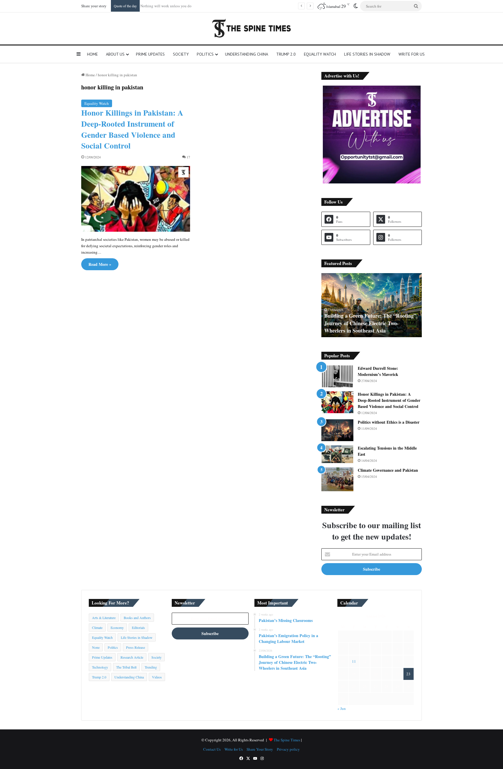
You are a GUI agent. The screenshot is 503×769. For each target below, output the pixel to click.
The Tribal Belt (126, 667)
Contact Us (212, 749)
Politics (205, 54)
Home (92, 54)
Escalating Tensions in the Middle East (387, 451)
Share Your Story (260, 749)
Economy (117, 627)
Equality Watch (320, 54)
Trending (151, 667)
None (96, 647)
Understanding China (246, 54)
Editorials (138, 627)
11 (354, 661)
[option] (371, 305)
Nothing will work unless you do (168, 5)
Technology (100, 667)
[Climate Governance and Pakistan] (337, 479)
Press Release (135, 647)
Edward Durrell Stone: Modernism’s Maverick (378, 371)
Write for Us (411, 54)
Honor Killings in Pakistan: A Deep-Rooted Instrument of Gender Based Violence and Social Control (132, 129)
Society (181, 54)
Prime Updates (150, 54)
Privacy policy (288, 749)
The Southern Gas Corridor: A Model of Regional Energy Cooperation (370, 326)
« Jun (341, 708)
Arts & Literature (104, 617)
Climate (97, 627)
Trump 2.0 (286, 54)
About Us (115, 54)
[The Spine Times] (251, 28)
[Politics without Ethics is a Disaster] (337, 430)
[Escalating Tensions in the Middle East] (337, 454)
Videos (157, 677)
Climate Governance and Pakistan (388, 470)
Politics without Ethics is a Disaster (388, 422)
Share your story (94, 5)
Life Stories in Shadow (367, 54)
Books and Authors (137, 617)
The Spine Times (287, 740)
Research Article (132, 657)
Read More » (99, 264)
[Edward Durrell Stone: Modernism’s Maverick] (337, 376)
